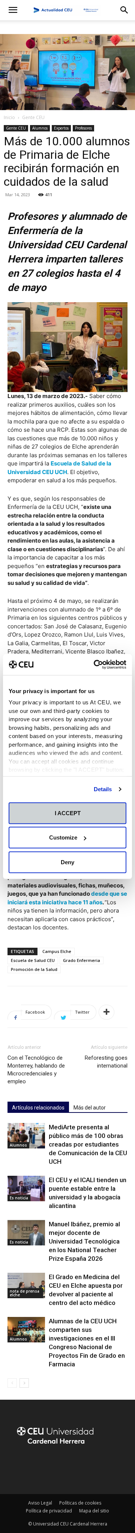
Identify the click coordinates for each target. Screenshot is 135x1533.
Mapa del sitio (94, 1511)
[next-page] (24, 1383)
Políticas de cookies (80, 1503)
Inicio (9, 117)
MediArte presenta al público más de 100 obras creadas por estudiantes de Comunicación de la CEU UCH (88, 1144)
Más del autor (90, 1108)
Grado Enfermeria (81, 960)
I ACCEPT (68, 813)
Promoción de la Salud (34, 969)
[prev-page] (12, 1383)
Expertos (61, 128)
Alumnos (40, 128)
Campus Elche (56, 951)
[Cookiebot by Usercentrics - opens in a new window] (95, 665)
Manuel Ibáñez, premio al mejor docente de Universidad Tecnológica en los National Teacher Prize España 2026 (84, 1241)
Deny (67, 862)
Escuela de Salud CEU (33, 960)
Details (103, 789)
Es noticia (19, 1197)
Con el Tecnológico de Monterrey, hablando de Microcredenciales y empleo (36, 1069)
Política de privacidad (49, 1511)
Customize (63, 837)
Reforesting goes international (106, 1061)
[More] (106, 1012)
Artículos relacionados (38, 1108)
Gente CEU (33, 117)
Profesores (83, 128)
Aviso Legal (40, 1503)
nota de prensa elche (24, 1292)
